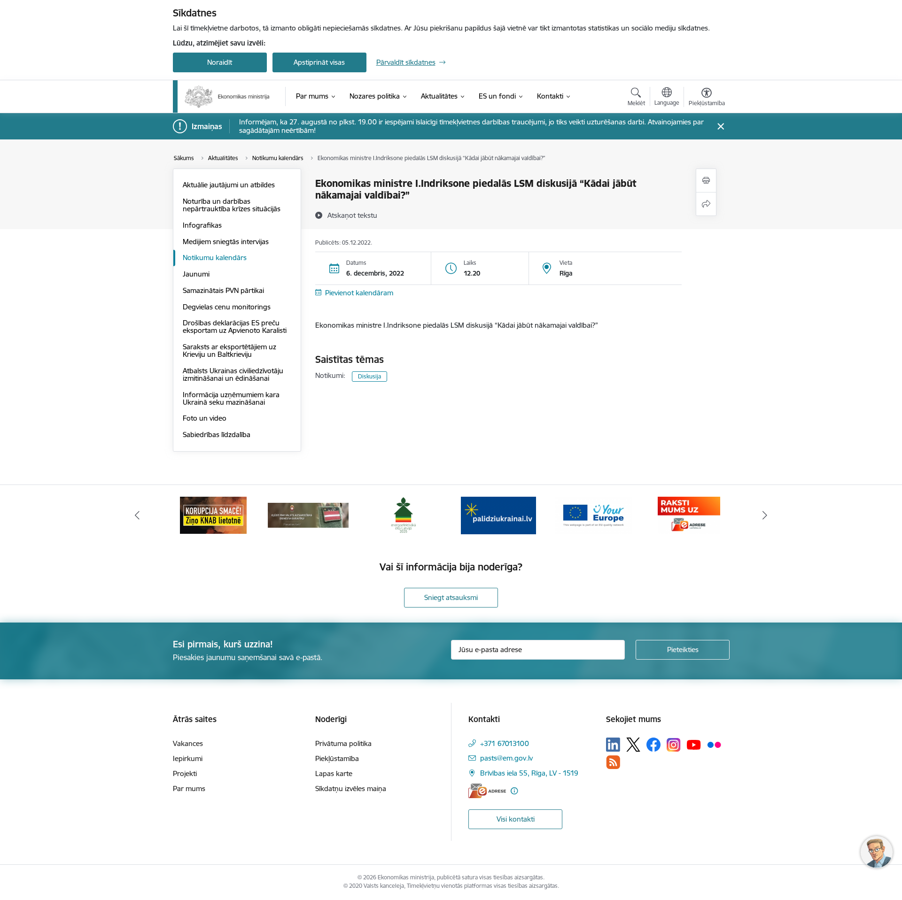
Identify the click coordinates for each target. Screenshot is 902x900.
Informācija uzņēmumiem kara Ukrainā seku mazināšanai (231, 398)
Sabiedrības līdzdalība (216, 434)
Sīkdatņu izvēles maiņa (350, 788)
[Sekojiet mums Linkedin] (613, 745)
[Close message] (720, 126)
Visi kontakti (516, 819)
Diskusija (369, 376)
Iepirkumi (187, 758)
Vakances (188, 743)
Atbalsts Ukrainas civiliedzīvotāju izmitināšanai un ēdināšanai (233, 374)
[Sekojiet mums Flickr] (714, 744)
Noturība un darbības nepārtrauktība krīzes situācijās (231, 205)
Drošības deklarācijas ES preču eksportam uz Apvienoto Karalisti (235, 326)
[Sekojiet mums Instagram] (674, 745)
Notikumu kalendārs (215, 257)
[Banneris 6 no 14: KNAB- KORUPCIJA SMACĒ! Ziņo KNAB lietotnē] (213, 514)
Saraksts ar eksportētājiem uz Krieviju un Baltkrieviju (229, 350)
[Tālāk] (765, 515)
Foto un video (204, 418)
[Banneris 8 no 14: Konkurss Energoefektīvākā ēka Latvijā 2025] (403, 514)
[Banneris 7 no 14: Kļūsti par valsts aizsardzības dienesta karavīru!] (308, 514)
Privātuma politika (343, 743)
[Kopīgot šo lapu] (706, 203)
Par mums (189, 788)
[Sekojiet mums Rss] (613, 762)
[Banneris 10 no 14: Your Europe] (593, 514)
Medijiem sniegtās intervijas (226, 241)
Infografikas (202, 225)
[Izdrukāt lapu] (706, 180)
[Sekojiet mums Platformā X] (633, 745)
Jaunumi (196, 273)
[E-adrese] (487, 791)
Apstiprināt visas (319, 62)
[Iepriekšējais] (137, 515)
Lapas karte (333, 773)
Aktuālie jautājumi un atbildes (229, 184)
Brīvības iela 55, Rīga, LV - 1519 (529, 773)
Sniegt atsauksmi (451, 597)
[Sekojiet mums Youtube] (694, 744)
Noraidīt (219, 62)
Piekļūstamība (337, 758)
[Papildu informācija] (514, 790)
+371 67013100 (504, 743)
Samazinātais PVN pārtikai (223, 290)
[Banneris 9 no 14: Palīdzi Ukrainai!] (498, 514)
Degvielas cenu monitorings (227, 306)
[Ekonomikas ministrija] (227, 96)
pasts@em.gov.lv (506, 758)
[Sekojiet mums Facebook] (653, 745)
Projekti (185, 773)
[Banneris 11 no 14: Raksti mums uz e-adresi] (689, 514)
